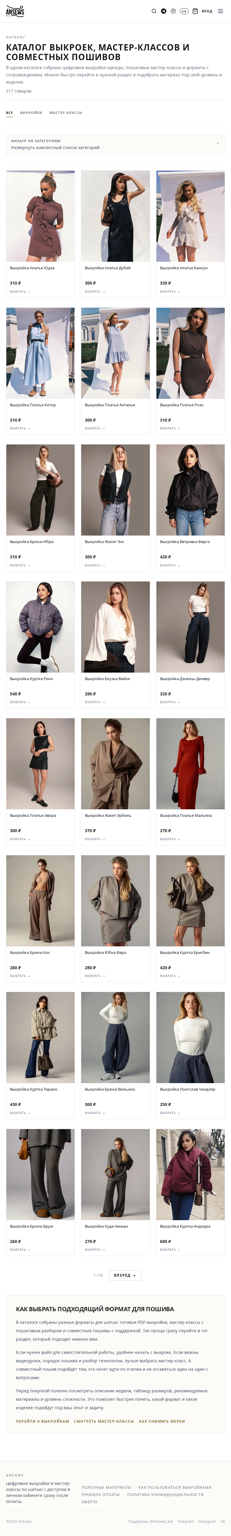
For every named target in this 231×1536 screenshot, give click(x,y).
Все (9, 112)
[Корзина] (195, 11)
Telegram (186, 1521)
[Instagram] (173, 11)
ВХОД (207, 11)
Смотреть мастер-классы (104, 1421)
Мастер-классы (66, 112)
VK (223, 1521)
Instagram (207, 1521)
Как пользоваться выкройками (175, 1487)
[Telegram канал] (164, 11)
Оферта (90, 1502)
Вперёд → (125, 1275)
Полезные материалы (107, 1487)
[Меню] (220, 11)
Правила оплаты (101, 1494)
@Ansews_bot (161, 1521)
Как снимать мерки (162, 1421)
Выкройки (31, 112)
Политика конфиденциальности (165, 1494)
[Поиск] (154, 11)
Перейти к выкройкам (42, 1421)
